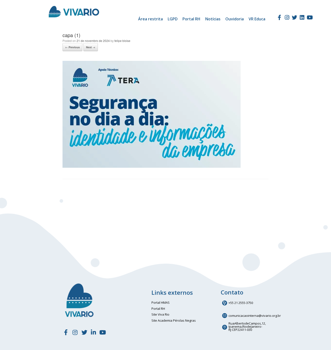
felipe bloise (122, 41)
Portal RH (191, 19)
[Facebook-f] (279, 17)
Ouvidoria (234, 19)
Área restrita (150, 19)
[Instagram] (287, 17)
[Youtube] (310, 17)
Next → (90, 47)
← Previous (72, 47)
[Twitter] (294, 17)
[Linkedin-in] (93, 332)
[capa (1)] (152, 166)
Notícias (213, 19)
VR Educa (257, 19)
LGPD (173, 19)
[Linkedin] (302, 17)
